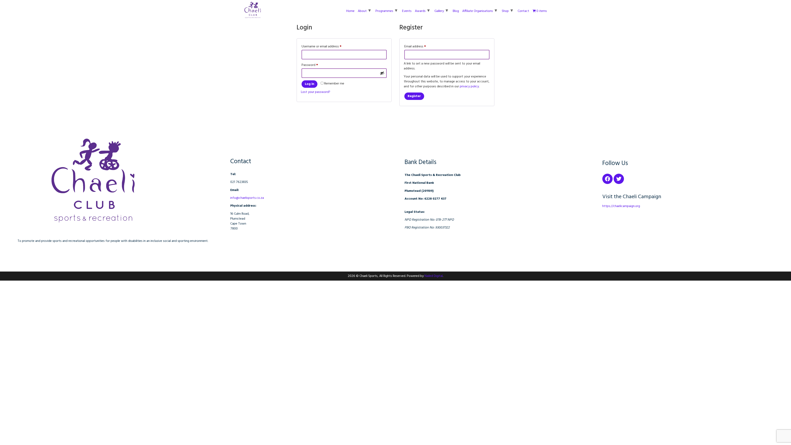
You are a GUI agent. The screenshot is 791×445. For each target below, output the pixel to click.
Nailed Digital (434, 276)
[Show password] (382, 73)
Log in (309, 84)
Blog (456, 11)
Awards (420, 11)
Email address (421, 46)
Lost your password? (315, 92)
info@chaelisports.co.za (247, 198)
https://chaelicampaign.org (621, 206)
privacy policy (469, 86)
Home (350, 11)
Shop (505, 11)
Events (407, 11)
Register (414, 96)
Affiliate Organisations (477, 11)
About (362, 11)
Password (316, 65)
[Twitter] (619, 179)
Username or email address (327, 46)
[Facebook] (607, 179)
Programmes (384, 11)
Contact (523, 11)
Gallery (439, 11)
